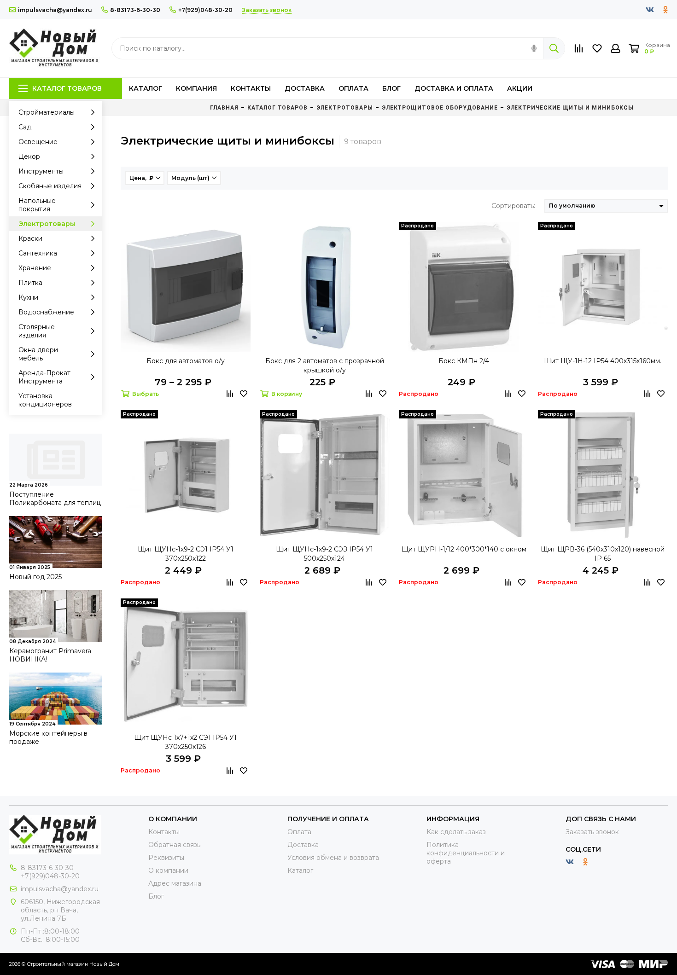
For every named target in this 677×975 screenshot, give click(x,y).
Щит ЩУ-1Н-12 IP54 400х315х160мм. (602, 361)
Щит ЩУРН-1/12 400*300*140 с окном (463, 549)
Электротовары (46, 224)
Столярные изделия (36, 331)
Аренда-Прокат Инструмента (44, 377)
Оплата (353, 88)
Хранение (34, 268)
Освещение (38, 142)
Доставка (305, 88)
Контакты (251, 88)
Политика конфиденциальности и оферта (465, 853)
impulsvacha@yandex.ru (55, 9)
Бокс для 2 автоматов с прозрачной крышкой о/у (324, 365)
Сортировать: (513, 206)
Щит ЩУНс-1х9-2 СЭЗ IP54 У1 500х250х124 (324, 554)
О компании (168, 870)
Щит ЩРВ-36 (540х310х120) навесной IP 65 (603, 554)
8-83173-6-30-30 (135, 9)
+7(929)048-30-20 (205, 9)
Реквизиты (166, 857)
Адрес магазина (174, 883)
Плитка (30, 283)
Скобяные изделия (50, 186)
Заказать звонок (592, 832)
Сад (24, 127)
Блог (391, 88)
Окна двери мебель (38, 354)
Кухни (28, 297)
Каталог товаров (67, 88)
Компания (196, 88)
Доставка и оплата (453, 88)
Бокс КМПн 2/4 (463, 361)
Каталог (145, 88)
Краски (30, 238)
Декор (29, 156)
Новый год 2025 (35, 577)
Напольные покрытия (37, 205)
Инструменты (41, 171)
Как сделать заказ (456, 832)
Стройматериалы (46, 112)
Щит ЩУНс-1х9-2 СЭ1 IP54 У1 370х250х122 (185, 554)
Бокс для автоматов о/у (185, 361)
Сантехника (37, 253)
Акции (519, 88)
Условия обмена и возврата (333, 857)
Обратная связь (174, 845)
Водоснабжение (46, 312)
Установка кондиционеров (45, 400)
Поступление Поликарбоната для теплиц (55, 498)
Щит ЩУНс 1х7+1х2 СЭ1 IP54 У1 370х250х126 (185, 742)
